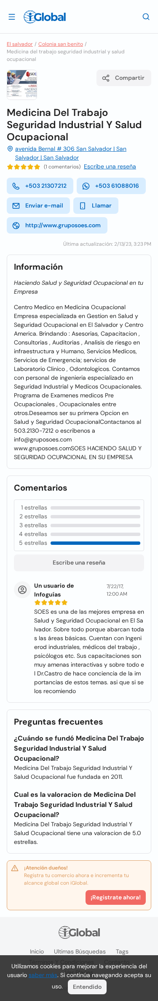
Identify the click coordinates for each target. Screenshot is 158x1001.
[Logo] (45, 16)
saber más (43, 975)
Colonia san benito (60, 44)
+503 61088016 (117, 185)
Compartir (130, 77)
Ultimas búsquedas (80, 951)
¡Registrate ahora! (116, 897)
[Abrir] (11, 16)
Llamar (102, 205)
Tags (122, 951)
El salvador (20, 44)
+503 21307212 (46, 185)
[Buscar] (146, 16)
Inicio (37, 951)
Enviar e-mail (44, 205)
